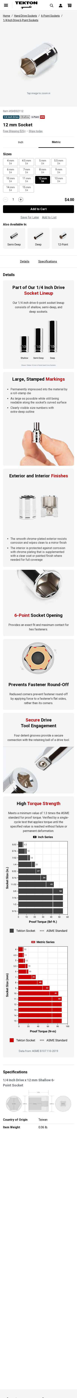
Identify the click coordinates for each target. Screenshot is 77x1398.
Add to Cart (38, 209)
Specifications (47, 261)
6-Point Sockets (50, 15)
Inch (20, 142)
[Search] (51, 5)
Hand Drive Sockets (25, 15)
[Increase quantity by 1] (20, 199)
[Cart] (69, 5)
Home (6, 15)
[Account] (60, 5)
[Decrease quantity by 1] (5, 199)
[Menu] (6, 5)
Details (24, 261)
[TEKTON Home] (29, 5)
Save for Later (30, 217)
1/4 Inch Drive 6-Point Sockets (20, 20)
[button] (38, 60)
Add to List (49, 217)
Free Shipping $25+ (14, 131)
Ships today (36, 131)
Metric (56, 142)
